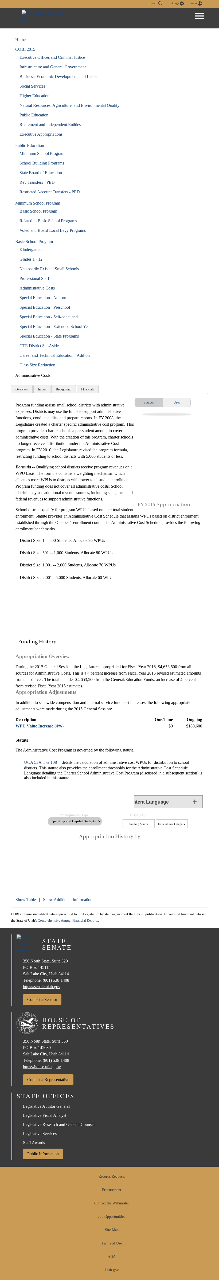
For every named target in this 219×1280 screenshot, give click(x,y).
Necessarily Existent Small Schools (49, 269)
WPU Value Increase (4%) (39, 726)
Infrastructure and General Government (52, 67)
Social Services (32, 86)
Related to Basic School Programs (48, 220)
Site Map (112, 1230)
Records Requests (112, 1177)
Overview (21, 389)
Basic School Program (38, 211)
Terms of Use (111, 1243)
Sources (149, 402)
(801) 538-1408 (56, 980)
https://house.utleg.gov (42, 1066)
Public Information (43, 1154)
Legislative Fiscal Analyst (44, 1115)
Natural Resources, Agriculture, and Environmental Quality (69, 105)
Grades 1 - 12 (30, 259)
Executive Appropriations (40, 134)
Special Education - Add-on (42, 297)
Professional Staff (34, 278)
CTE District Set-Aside (39, 345)
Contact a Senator (42, 999)
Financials (87, 389)
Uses (177, 402)
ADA (112, 1257)
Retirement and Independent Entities (50, 124)
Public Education (33, 115)
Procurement (111, 1190)
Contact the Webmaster (111, 1203)
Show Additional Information (67, 899)
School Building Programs (41, 163)
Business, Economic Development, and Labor (58, 76)
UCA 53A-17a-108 (40, 762)
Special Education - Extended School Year (55, 326)
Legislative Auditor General (46, 1106)
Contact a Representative (48, 1079)
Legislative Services (40, 1133)
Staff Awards (34, 1142)
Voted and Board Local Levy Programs (52, 230)
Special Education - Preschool (44, 307)
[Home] (48, 18)
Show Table (25, 899)
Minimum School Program (41, 153)
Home (20, 39)
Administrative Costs (37, 288)
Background (63, 389)
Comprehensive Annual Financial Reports (68, 920)
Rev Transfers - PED (37, 182)
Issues (42, 389)
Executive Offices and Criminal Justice (52, 57)
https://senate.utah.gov (41, 986)
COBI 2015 (25, 49)
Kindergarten (30, 249)
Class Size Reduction (37, 365)
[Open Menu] (199, 16)
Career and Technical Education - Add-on (54, 355)
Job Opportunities (111, 1217)
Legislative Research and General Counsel (59, 1124)
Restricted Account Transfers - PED (49, 192)
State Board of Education (40, 172)
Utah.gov (112, 1270)
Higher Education (34, 95)
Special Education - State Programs (49, 336)
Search (153, 3)
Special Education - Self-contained (48, 317)
